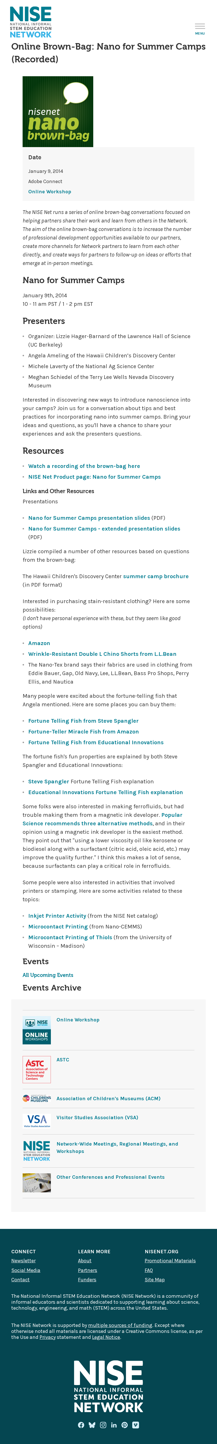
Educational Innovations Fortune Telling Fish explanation (105, 792)
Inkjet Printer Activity (57, 916)
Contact (20, 1280)
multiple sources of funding (120, 1325)
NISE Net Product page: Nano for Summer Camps (94, 477)
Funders (87, 1280)
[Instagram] (103, 1425)
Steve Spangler (48, 781)
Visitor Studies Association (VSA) (97, 1117)
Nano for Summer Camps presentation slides (89, 518)
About (85, 1261)
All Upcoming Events (48, 975)
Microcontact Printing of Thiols (70, 937)
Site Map (155, 1280)
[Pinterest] (124, 1425)
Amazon (39, 643)
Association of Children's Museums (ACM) (108, 1098)
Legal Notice (106, 1337)
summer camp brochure (156, 576)
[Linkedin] (114, 1425)
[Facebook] (81, 1425)
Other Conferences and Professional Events (111, 1177)
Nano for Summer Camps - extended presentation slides (104, 528)
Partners (87, 1270)
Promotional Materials (170, 1261)
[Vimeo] (135, 1425)
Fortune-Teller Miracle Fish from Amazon (83, 731)
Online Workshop (49, 191)
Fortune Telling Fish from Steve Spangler (83, 721)
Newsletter (23, 1261)
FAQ (149, 1270)
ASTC (63, 1060)
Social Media (25, 1270)
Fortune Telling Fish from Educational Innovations (96, 742)
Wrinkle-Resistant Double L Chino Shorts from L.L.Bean (102, 654)
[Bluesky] (92, 1425)
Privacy (48, 1337)
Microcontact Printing (58, 926)
